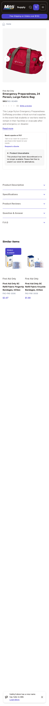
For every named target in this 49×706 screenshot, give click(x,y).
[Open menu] (43, 7)
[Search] (30, 7)
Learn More (14, 700)
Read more (8, 128)
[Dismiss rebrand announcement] (42, 697)
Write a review (26, 106)
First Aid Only (8, 91)
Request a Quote (12, 146)
